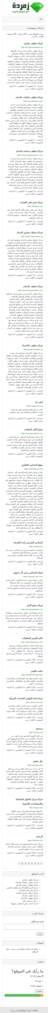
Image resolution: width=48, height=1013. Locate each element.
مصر (41, 421)
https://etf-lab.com (35, 840)
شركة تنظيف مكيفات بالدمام (29, 97)
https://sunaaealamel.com (32, 609)
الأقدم (41, 37)
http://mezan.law (36, 808)
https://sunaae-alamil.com (32, 433)
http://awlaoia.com (35, 765)
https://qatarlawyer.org (33, 469)
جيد (40, 981)
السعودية (39, 89)
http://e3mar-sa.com (34, 702)
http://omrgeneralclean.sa (32, 47)
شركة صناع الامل (35, 605)
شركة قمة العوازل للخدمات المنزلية (26, 698)
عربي (27, 89)
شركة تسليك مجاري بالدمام (30, 232)
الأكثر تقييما (12, 34)
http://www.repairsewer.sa (32, 236)
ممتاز (39, 976)
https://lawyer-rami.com (33, 576)
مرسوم (39, 728)
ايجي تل (39, 402)
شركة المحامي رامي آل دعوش (28, 572)
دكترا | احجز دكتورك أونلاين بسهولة (24, 903)
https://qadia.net (36, 546)
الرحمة (39, 836)
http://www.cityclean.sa (33, 349)
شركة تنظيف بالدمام (33, 286)
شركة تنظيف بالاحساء (32, 345)
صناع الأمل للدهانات (33, 429)
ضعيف (38, 986)
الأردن (40, 564)
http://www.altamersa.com (32, 642)
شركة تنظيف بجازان (33, 43)
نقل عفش (38, 761)
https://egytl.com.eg (34, 406)
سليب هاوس (37, 671)
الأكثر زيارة (22, 34)
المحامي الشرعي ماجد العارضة (28, 542)
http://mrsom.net (36, 732)
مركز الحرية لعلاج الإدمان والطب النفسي (22, 888)
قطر (41, 534)
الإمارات (39, 224)
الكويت (40, 791)
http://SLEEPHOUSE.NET (32, 675)
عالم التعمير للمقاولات (32, 638)
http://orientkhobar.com (33, 101)
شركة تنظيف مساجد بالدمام (29, 151)
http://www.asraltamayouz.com (30, 155)
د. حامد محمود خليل (30, 901)
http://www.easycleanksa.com (30, 290)
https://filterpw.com (35, 206)
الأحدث (34, 37)
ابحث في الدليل (37, 921)
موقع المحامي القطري (32, 465)
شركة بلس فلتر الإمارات (31, 202)
